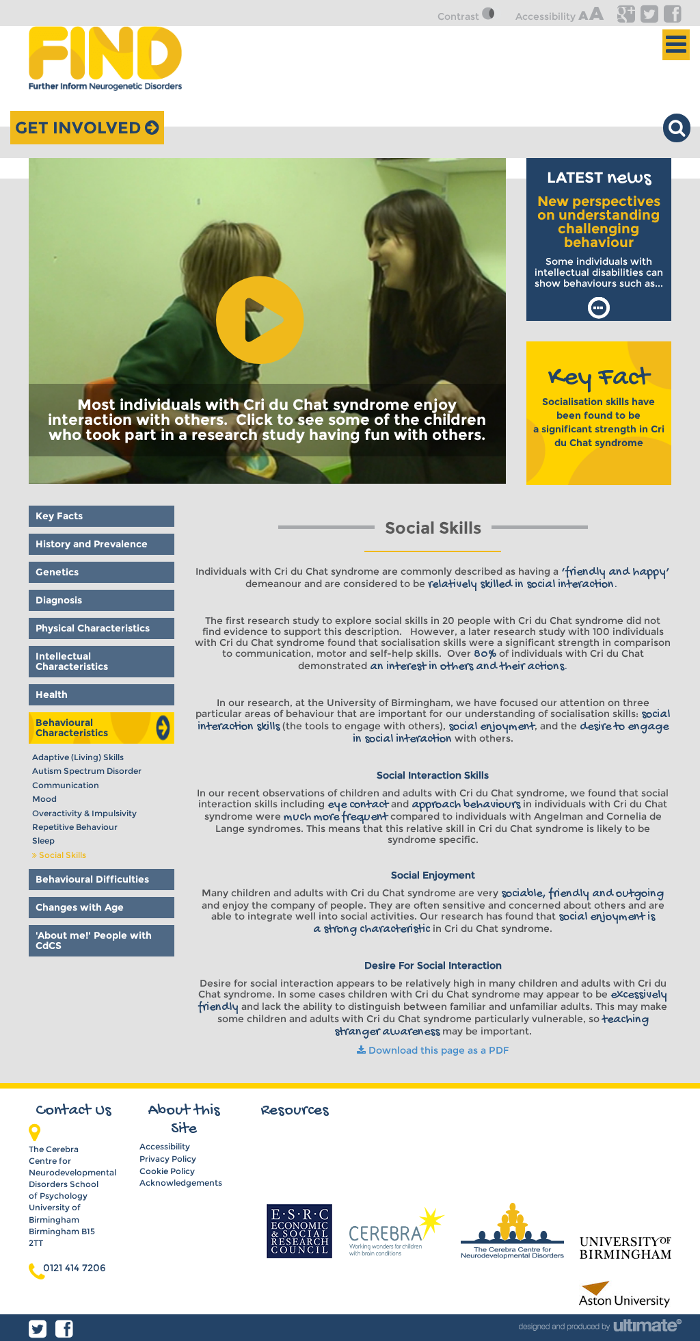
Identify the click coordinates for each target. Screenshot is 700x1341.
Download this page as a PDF (437, 1050)
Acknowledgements (180, 1182)
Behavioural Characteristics (72, 727)
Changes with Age (80, 907)
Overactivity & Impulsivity (84, 813)
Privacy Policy (167, 1159)
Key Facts (59, 516)
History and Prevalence (92, 544)
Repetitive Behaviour (75, 827)
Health (52, 694)
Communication (65, 785)
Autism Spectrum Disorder (87, 771)
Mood (44, 799)
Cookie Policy (167, 1171)
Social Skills (62, 855)
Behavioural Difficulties (92, 879)
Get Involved (80, 128)
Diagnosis (59, 600)
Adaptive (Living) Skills (78, 757)
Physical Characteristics (93, 628)
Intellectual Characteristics (72, 661)
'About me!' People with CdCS (94, 940)
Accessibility (546, 16)
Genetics (57, 572)
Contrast (460, 16)
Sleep (43, 840)
